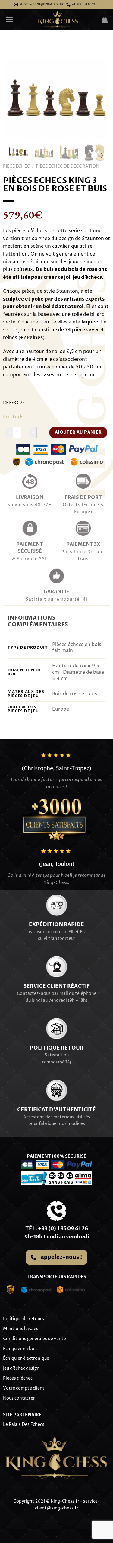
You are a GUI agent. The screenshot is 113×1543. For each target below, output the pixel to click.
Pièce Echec (16, 166)
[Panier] (104, 19)
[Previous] (15, 98)
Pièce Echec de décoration (67, 166)
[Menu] (10, 20)
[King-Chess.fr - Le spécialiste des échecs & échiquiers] (58, 19)
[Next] (97, 98)
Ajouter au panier (78, 432)
